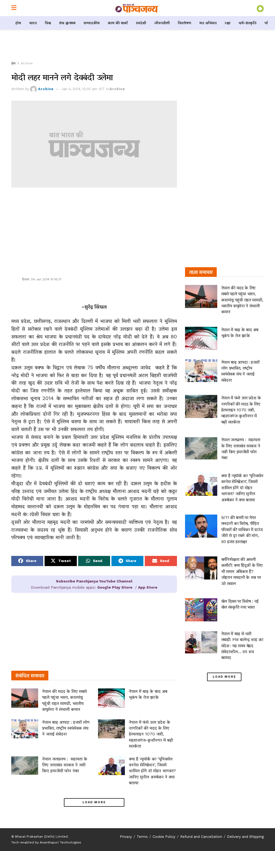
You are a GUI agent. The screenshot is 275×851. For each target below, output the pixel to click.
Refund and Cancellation (201, 837)
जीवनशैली (162, 23)
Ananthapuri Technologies (60, 842)
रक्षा (227, 23)
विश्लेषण (184, 23)
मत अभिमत (208, 23)
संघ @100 (67, 23)
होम (18, 23)
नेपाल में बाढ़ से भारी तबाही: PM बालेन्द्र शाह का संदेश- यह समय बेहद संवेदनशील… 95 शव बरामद (242, 645)
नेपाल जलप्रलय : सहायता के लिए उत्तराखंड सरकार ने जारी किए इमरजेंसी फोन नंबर (64, 764)
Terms (142, 837)
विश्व (48, 23)
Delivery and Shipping (245, 837)
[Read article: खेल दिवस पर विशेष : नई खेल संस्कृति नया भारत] (201, 609)
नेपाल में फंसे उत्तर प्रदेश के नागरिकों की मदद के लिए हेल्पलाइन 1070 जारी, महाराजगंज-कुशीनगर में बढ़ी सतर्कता (151, 734)
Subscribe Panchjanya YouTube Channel (94, 581)
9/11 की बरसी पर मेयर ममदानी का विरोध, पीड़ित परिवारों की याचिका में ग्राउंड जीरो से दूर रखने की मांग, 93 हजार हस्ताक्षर (242, 529)
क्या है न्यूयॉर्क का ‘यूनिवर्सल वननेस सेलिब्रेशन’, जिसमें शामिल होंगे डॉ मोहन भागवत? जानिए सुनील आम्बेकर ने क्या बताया (152, 771)
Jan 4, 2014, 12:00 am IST (82, 89)
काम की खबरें (118, 23)
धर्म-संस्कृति (247, 23)
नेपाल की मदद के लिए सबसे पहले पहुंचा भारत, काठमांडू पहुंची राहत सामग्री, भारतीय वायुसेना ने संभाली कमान (242, 299)
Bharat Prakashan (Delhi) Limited (41, 836)
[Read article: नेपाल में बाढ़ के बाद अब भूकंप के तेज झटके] (111, 698)
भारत (33, 23)
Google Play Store (114, 587)
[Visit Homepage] (136, 8)
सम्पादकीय (92, 23)
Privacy (126, 837)
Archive (27, 63)
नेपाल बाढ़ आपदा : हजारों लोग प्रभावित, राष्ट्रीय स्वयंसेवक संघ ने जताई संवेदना (66, 728)
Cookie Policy (164, 837)
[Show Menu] (13, 8)
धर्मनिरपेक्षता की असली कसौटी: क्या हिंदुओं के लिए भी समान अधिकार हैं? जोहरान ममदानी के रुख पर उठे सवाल (242, 571)
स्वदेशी (141, 23)
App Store (147, 587)
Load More (94, 802)
